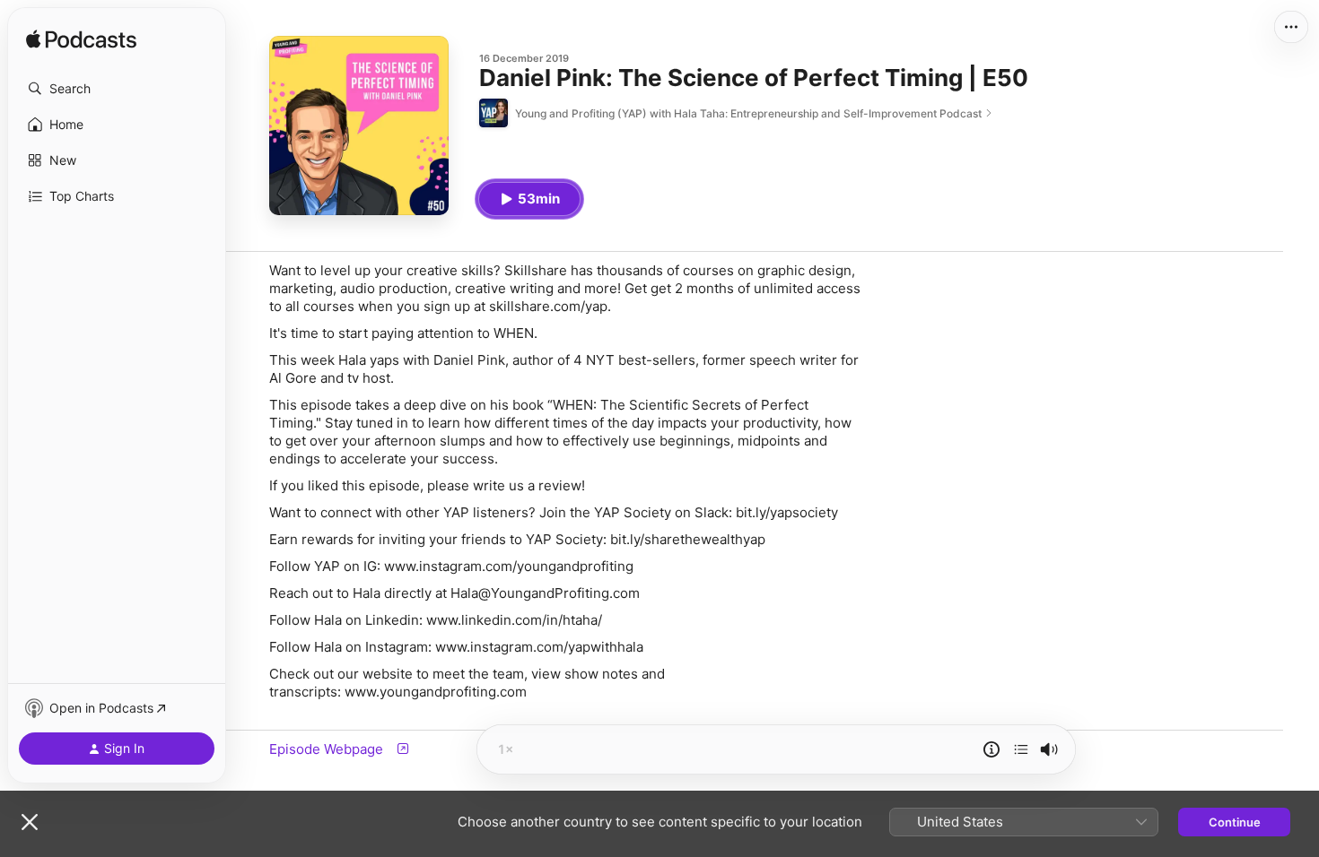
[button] (117, 89)
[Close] (30, 822)
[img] (81, 40)
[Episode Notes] (991, 749)
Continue (1235, 822)
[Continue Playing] (1021, 749)
